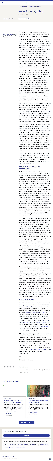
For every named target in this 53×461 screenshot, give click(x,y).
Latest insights (24, 6)
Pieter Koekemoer (8, 34)
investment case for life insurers (34, 312)
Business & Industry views (34, 6)
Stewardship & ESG (9, 447)
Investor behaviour (24, 369)
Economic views (33, 444)
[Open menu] (2, 2)
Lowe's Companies (24, 372)
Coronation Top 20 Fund (36, 369)
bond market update (41, 326)
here (49, 111)
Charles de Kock (8, 413)
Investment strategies (20, 447)
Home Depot (47, 369)
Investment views (7, 398)
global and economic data (31, 305)
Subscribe (26, 435)
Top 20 (44, 126)
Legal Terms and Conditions (8, 456)
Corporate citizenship (23, 444)
